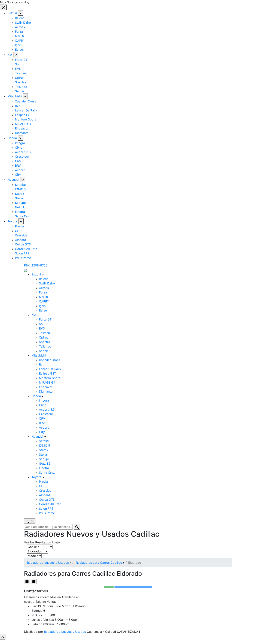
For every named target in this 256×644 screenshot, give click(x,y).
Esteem (20, 49)
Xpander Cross (25, 101)
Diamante (21, 133)
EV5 (18, 69)
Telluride (21, 87)
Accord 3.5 (23, 152)
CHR (18, 231)
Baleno (20, 18)
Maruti (19, 36)
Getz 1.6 (20, 207)
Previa (19, 226)
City (18, 174)
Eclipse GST (23, 115)
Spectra (20, 82)
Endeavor (21, 128)
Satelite (20, 185)
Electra (20, 212)
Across (20, 27)
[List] (34, 581)
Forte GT (21, 60)
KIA (9, 54)
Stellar (19, 198)
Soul (18, 64)
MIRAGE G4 (23, 124)
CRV (18, 161)
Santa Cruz (23, 216)
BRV (18, 165)
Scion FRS (22, 253)
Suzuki (12, 13)
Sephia (20, 91)
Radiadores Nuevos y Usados (48, 562)
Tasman (20, 73)
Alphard (20, 240)
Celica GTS (23, 244)
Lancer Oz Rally (26, 110)
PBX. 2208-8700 (35, 265)
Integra (20, 143)
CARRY (20, 40)
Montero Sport (25, 119)
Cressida (21, 235)
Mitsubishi (14, 96)
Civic (18, 147)
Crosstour (22, 156)
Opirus (19, 78)
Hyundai (13, 179)
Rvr (17, 106)
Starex (19, 194)
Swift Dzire (23, 22)
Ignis (18, 45)
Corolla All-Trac (26, 249)
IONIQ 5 (20, 189)
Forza (19, 31)
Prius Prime (23, 258)
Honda (12, 138)
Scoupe (20, 203)
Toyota (12, 221)
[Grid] (27, 581)
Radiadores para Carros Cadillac (99, 562)
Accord (20, 170)
